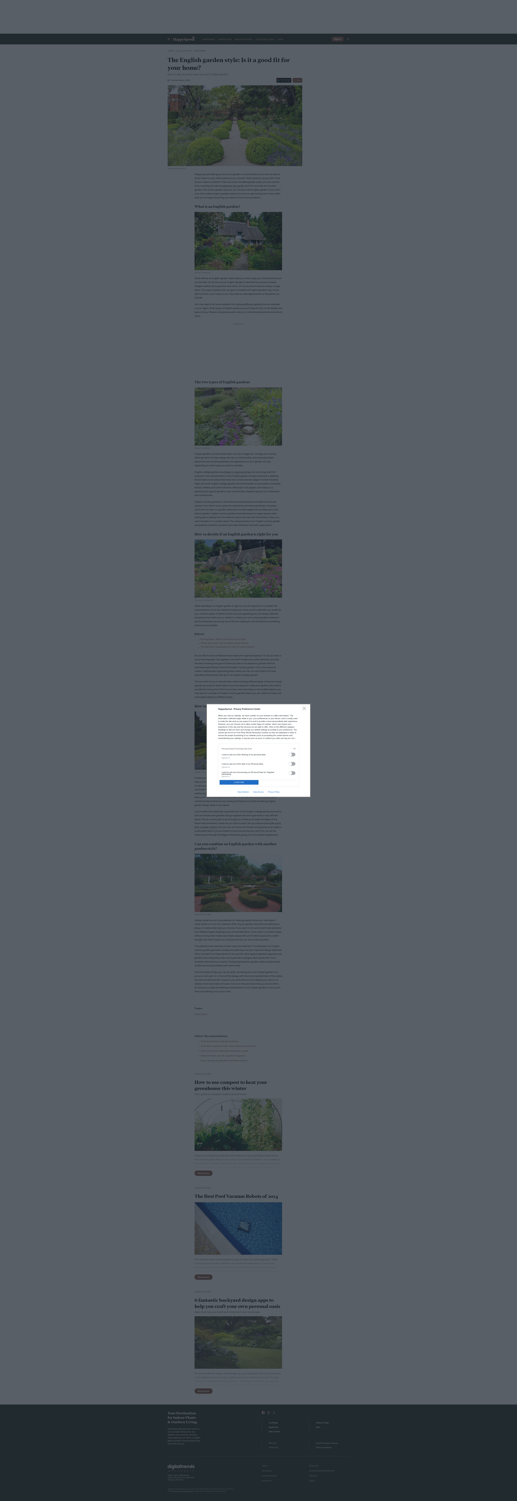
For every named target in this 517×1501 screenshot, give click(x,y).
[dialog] (258, 750)
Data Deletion (243, 792)
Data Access (258, 792)
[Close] (305, 709)
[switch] (291, 754)
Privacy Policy (274, 792)
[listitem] (258, 748)
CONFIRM (239, 782)
